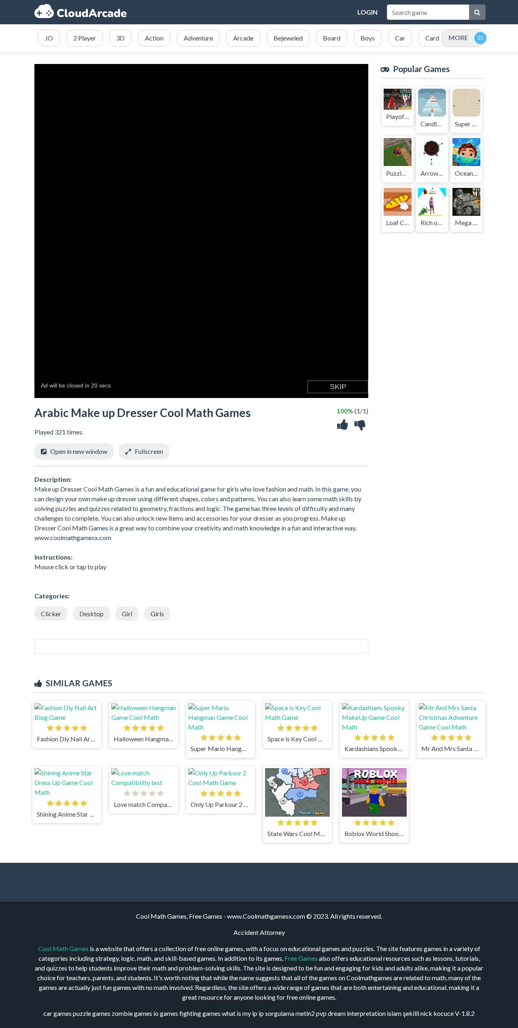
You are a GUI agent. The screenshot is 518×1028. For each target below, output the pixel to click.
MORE (458, 37)
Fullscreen (149, 451)
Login (367, 12)
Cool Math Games (63, 948)
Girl (127, 613)
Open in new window (78, 451)
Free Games (301, 958)
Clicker (51, 613)
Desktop (91, 613)
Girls (157, 613)
